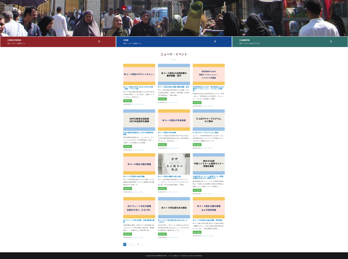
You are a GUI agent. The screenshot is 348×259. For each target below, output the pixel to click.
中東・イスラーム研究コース (16, 43)
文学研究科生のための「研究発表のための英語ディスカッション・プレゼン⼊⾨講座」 (208, 88)
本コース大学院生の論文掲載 (134, 176)
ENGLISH (199, 10)
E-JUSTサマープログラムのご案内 (206, 132)
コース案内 (213, 5)
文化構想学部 (244, 40)
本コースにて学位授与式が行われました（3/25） (173, 221)
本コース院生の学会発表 (167, 132)
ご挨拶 (190, 5)
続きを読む (127, 100)
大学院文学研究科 (14, 40)
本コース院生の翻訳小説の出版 (169, 176)
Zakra (190, 255)
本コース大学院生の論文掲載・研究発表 (207, 220)
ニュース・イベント (200, 5)
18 (138, 244)
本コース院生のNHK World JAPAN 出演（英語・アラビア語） (138, 88)
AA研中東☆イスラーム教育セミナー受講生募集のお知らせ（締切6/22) (208, 177)
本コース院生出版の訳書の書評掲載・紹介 (173, 87)
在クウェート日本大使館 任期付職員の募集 (139, 221)
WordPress (199, 255)
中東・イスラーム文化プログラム (249, 43)
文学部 (125, 40)
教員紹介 (191, 10)
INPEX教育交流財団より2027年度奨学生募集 (138, 133)
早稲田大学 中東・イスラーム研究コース (169, 255)
